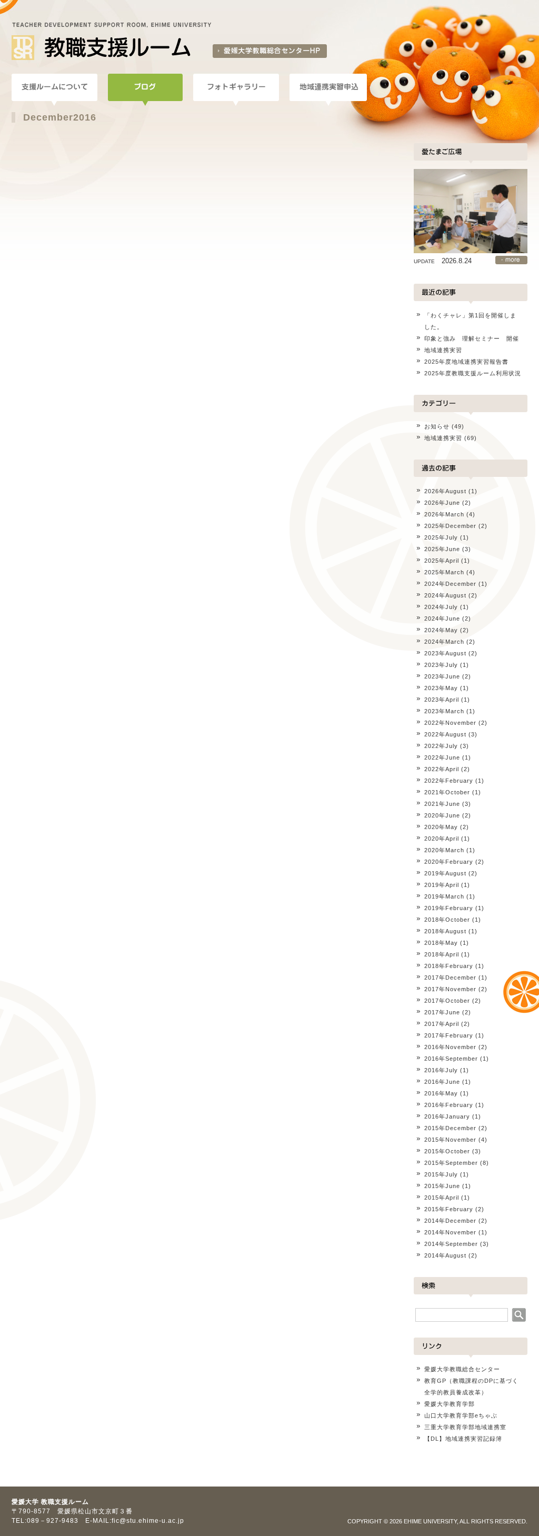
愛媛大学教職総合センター (462, 1369)
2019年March (444, 896)
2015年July (441, 1174)
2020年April (441, 838)
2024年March (444, 642)
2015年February (448, 1209)
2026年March (444, 514)
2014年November (450, 1232)
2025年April (441, 560)
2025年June (442, 549)
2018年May (441, 943)
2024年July (441, 607)
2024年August (445, 595)
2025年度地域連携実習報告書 (466, 361)
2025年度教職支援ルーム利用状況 (472, 373)
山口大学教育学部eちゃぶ (460, 1415)
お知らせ (437, 426)
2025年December (450, 526)
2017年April (441, 1024)
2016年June (442, 1082)
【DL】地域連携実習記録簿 (463, 1438)
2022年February (448, 780)
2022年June (442, 757)
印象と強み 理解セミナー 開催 (471, 338)
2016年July (441, 1070)
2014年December (450, 1221)
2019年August (445, 873)
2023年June (442, 676)
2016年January (447, 1116)
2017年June (442, 1012)
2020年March (444, 850)
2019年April (441, 885)
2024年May (441, 630)
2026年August (445, 491)
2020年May (441, 827)
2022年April (441, 769)
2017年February (448, 1035)
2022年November (450, 723)
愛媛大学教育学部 (449, 1404)
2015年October (447, 1151)
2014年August (445, 1255)
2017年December (450, 977)
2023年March (444, 711)
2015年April (441, 1197)
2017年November (450, 989)
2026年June (442, 503)
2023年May (441, 688)
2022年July (441, 746)
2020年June (442, 815)
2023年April (441, 699)
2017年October (447, 1001)
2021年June (442, 804)
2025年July (441, 537)
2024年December (450, 584)
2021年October (447, 792)
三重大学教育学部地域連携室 (465, 1427)
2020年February (448, 862)
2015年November (450, 1139)
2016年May (441, 1093)
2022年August (445, 734)
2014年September (451, 1244)
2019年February (448, 908)
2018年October (447, 919)
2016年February (448, 1105)
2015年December (450, 1128)
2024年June (442, 618)
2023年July (441, 665)
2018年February (448, 966)
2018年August (445, 931)
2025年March (444, 572)
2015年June (442, 1186)
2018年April (441, 954)
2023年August (445, 653)
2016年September (451, 1058)
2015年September (451, 1163)
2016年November (450, 1047)
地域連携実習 (443, 350)
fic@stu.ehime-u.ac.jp (148, 1520)
